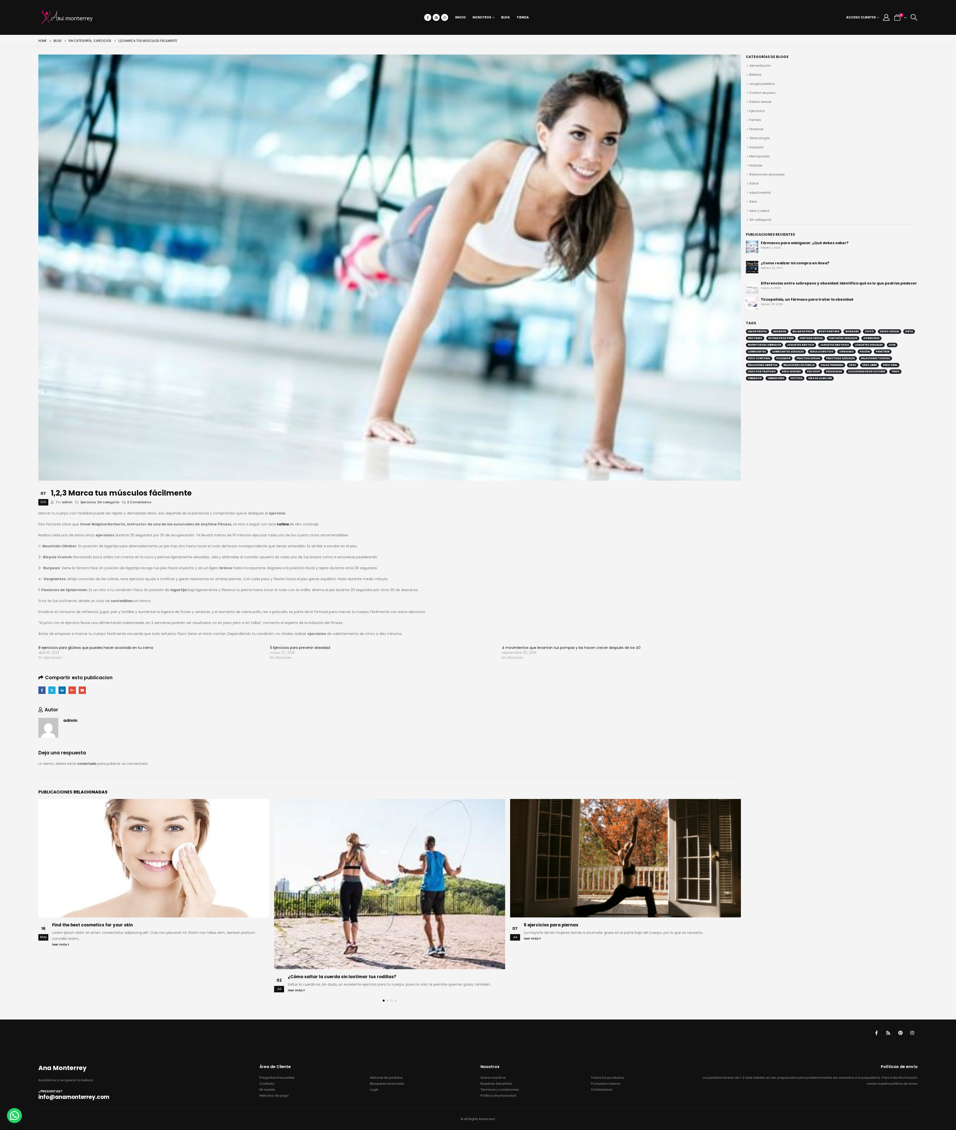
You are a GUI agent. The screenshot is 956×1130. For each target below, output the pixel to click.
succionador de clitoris (866, 371)
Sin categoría (108, 502)
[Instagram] (444, 17)
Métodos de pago (274, 1095)
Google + (72, 690)
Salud (754, 183)
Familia (755, 119)
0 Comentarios (139, 502)
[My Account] (886, 17)
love (892, 345)
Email (82, 690)
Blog (505, 17)
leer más (59, 990)
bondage (852, 331)
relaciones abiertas (762, 365)
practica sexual (808, 358)
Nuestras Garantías (496, 1083)
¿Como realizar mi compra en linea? (795, 263)
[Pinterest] (436, 17)
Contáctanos (601, 1089)
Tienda (523, 17)
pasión (865, 351)
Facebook (42, 690)
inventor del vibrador (764, 345)
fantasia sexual (811, 338)
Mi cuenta (267, 1089)
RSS (888, 1033)
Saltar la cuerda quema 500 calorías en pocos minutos (585, 925)
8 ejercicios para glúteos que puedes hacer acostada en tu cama (95, 647)
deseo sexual (889, 331)
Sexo (753, 201)
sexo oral (890, 365)
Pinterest (900, 1033)
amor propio (757, 331)
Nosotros (482, 17)
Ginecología (759, 138)
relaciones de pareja (799, 365)
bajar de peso (802, 331)
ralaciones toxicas (875, 358)
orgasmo (846, 351)
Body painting (829, 331)
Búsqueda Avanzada (387, 1083)
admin (67, 502)
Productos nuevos (605, 1083)
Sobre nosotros (493, 1077)
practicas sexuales (840, 358)
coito (869, 331)
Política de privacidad (498, 1095)
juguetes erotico (800, 345)
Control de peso (762, 92)
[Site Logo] (67, 17)
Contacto (267, 1083)
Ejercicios (88, 502)
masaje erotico (822, 351)
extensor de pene (781, 338)
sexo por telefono (762, 371)
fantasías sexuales (843, 338)
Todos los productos (607, 1077)
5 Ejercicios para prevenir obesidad (300, 647)
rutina (282, 524)
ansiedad (779, 331)
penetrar (883, 351)
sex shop (813, 371)
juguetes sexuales (869, 345)
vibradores (776, 378)
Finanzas (756, 129)
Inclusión (756, 147)
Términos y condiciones (499, 1089)
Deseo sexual (760, 101)
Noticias (755, 165)
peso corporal (759, 358)
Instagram (912, 1033)
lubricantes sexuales (788, 351)
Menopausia (759, 156)
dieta (909, 331)
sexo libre (869, 365)
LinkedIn (62, 690)
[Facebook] (427, 17)
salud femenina (832, 365)
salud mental (760, 192)
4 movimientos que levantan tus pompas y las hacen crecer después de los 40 (571, 647)
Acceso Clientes (861, 17)
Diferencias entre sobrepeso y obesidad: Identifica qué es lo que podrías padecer (839, 283)
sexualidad (834, 371)
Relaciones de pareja (766, 174)
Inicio (460, 17)
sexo (852, 365)
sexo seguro (791, 371)
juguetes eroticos (834, 345)
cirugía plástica (762, 83)
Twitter (52, 690)
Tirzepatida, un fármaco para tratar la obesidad (807, 299)
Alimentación (760, 65)
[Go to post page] (153, 884)
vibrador (755, 378)
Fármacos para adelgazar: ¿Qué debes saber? (804, 242)
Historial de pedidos (386, 1077)
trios (895, 371)
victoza (796, 378)
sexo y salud (759, 210)
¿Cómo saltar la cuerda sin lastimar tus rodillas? (106, 977)
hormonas (871, 338)
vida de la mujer (820, 378)
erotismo (755, 338)
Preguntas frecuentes (277, 1077)
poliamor (783, 358)
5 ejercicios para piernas (315, 925)
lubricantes (757, 351)
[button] (914, 17)
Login (374, 1089)
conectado (87, 763)
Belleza (755, 74)
